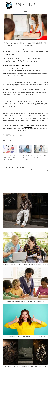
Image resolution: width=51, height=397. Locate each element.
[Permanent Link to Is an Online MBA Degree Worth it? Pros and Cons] (41, 145)
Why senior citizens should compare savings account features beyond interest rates (25, 264)
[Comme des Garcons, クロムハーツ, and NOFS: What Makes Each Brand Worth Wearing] (25, 227)
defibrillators (28, 118)
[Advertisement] (25, 182)
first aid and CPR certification (18, 68)
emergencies (31, 85)
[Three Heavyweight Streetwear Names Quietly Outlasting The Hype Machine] (25, 334)
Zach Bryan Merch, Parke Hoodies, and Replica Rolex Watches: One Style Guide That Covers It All (25, 367)
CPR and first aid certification (22, 61)
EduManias (25, 4)
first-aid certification (13, 89)
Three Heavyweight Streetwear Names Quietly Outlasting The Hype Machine (25, 336)
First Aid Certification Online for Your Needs (14, 135)
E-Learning (8, 134)
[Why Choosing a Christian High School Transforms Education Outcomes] (25, 299)
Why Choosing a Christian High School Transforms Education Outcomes (26, 301)
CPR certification (28, 127)
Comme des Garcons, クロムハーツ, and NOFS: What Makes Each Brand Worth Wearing (25, 230)
